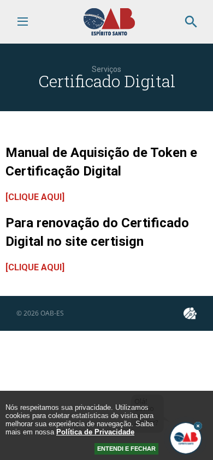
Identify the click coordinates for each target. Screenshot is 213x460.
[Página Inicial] (109, 33)
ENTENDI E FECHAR (126, 448)
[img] (198, 426)
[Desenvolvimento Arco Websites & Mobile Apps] (190, 313)
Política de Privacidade (95, 432)
